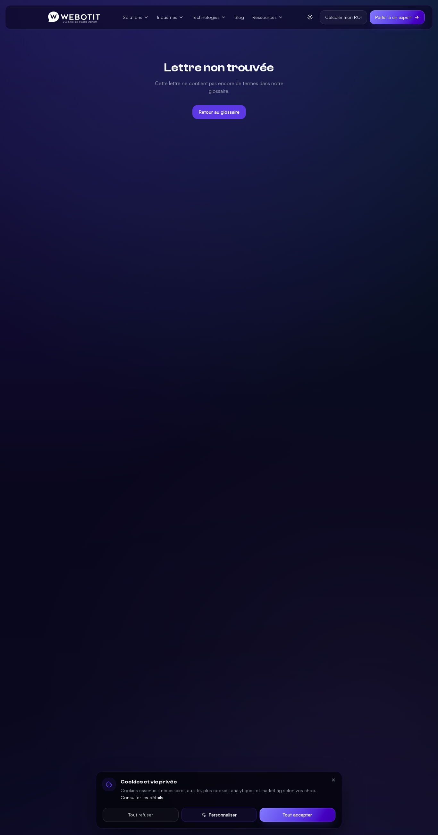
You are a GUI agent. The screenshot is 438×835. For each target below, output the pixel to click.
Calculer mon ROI (343, 17)
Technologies (206, 17)
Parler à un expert (393, 17)
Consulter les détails (142, 797)
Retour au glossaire (219, 112)
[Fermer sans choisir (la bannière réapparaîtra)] (333, 779)
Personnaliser (223, 814)
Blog (239, 17)
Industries (167, 17)
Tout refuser (140, 814)
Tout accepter (297, 814)
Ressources (264, 17)
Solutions (132, 17)
